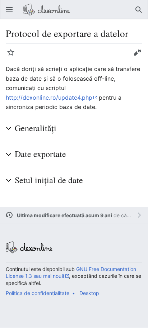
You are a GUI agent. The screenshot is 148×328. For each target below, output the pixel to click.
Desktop (89, 293)
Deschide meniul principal (11, 13)
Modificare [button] (139, 56)
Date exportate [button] (40, 154)
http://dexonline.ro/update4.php (49, 97)
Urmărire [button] (13, 56)
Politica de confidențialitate (37, 293)
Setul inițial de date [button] (49, 180)
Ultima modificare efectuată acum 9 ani (64, 215)
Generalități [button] (35, 128)
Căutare (141, 13)
